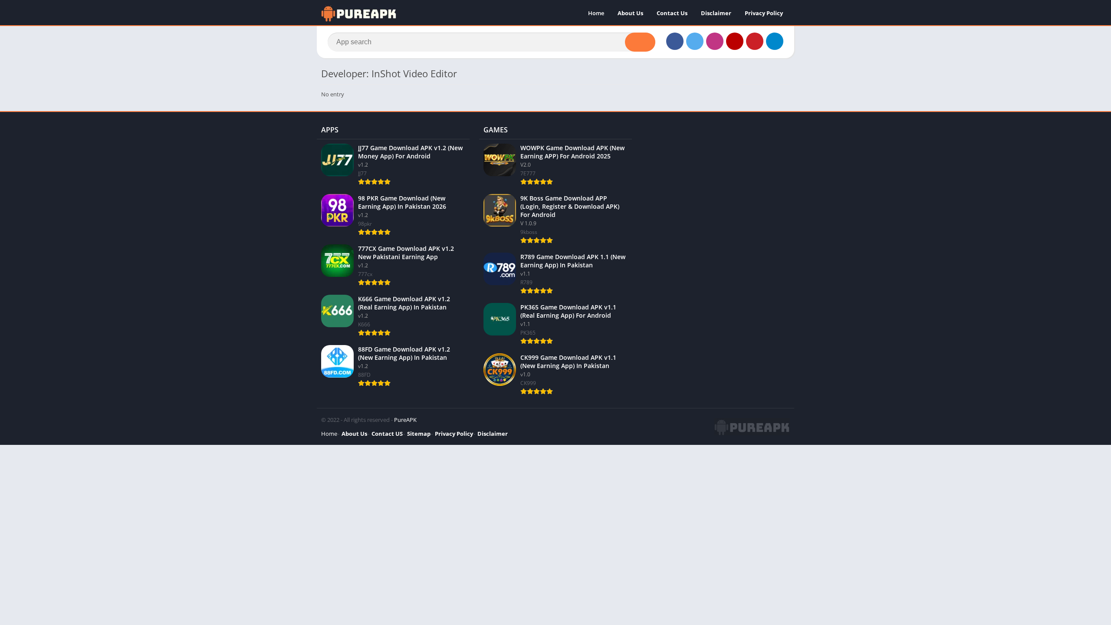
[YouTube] (734, 41)
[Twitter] (694, 41)
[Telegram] (774, 41)
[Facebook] (675, 41)
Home (596, 13)
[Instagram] (714, 41)
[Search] (640, 42)
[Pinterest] (754, 41)
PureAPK (405, 420)
